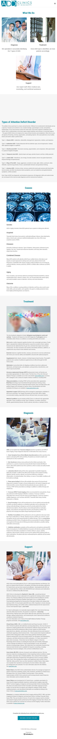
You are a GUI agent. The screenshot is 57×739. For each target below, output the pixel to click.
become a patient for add (28, 718)
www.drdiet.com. (24, 620)
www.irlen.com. (13, 666)
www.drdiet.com (39, 375)
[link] (17, 3)
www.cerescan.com (19, 703)
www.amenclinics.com (33, 388)
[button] (54, 3)
